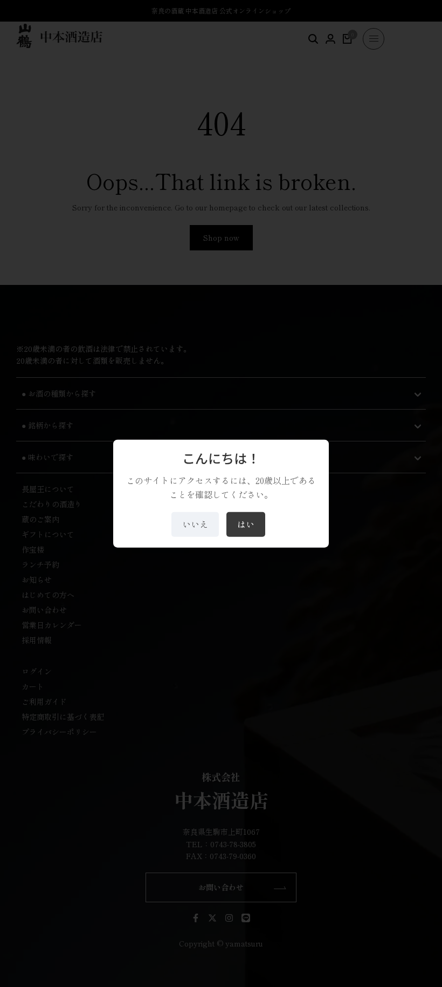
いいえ (195, 524)
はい (245, 524)
